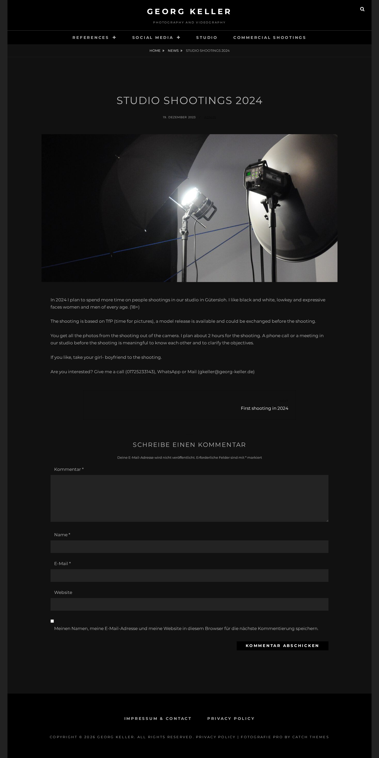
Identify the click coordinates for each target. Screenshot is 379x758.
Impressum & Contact (158, 718)
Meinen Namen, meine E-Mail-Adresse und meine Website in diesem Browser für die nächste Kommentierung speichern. (186, 628)
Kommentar (69, 469)
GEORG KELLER (189, 11)
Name (62, 534)
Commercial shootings (270, 37)
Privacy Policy (231, 718)
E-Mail (62, 563)
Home (155, 50)
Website (63, 592)
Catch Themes (310, 737)
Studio (207, 37)
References (90, 37)
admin (210, 117)
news (173, 50)
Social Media (153, 37)
